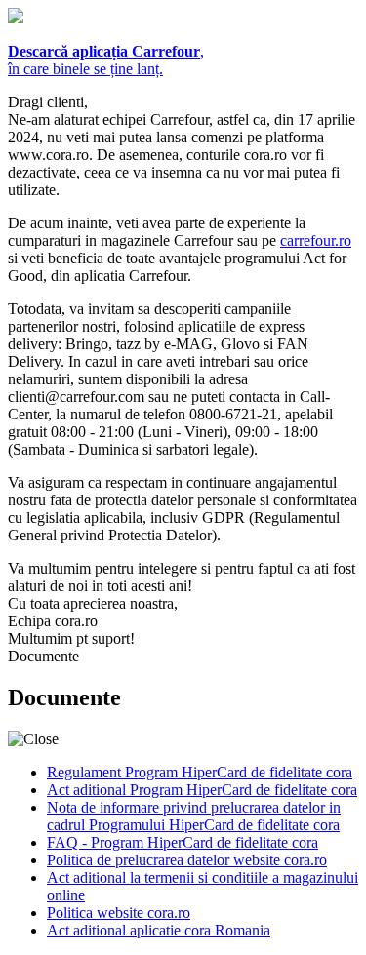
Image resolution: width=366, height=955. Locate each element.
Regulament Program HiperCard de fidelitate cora (199, 772)
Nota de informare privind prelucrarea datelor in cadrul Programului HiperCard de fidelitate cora (194, 816)
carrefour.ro (315, 240)
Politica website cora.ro (118, 912)
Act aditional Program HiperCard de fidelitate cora (202, 789)
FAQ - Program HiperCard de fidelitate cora (182, 842)
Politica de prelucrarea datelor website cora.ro (187, 860)
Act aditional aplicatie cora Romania (158, 930)
